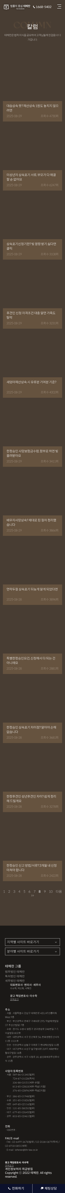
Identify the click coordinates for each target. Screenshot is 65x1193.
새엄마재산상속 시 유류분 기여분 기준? (31, 382)
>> (32, 896)
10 (51, 892)
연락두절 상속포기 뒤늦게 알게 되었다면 (32, 589)
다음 (59, 892)
